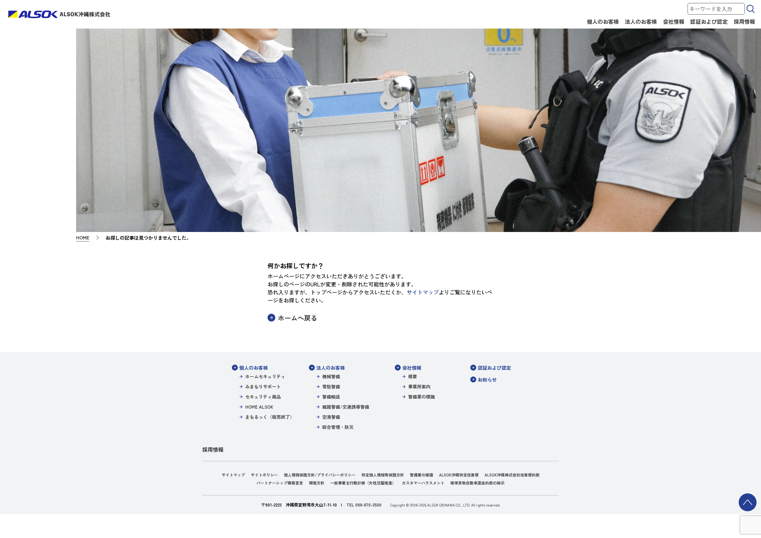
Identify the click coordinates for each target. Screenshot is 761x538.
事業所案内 (419, 386)
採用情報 (744, 21)
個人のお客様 (603, 21)
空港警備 (331, 417)
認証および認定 (709, 21)
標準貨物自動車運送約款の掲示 (477, 483)
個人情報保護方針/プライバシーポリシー (320, 475)
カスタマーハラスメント (423, 483)
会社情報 (673, 21)
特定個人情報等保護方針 (382, 475)
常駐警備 (331, 386)
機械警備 (331, 376)
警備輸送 (331, 396)
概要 (412, 376)
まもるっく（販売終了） (269, 417)
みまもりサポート (263, 386)
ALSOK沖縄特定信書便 (459, 475)
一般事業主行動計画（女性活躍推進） (363, 483)
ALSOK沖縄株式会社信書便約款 (512, 475)
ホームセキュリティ (265, 376)
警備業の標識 (421, 396)
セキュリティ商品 (263, 396)
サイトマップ (423, 292)
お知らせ (487, 379)
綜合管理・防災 (337, 427)
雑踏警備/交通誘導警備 (345, 407)
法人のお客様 (641, 21)
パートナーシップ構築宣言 (280, 483)
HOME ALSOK (259, 407)
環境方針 (316, 483)
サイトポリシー (264, 475)
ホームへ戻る (297, 317)
